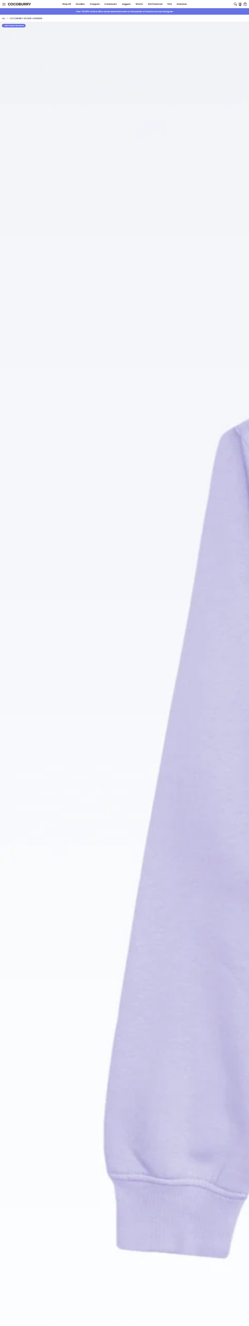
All (3, 18)
